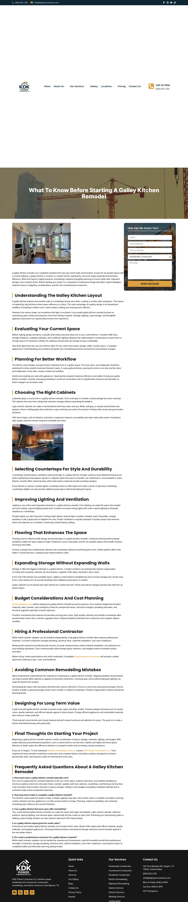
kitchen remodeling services (61, 750)
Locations (106, 86)
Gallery (94, 86)
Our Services (77, 86)
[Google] (20, 892)
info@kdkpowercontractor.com (46, 3)
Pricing (122, 86)
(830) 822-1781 (21, 3)
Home (47, 86)
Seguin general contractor (87, 656)
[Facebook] (14, 892)
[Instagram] (32, 892)
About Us (59, 86)
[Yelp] (26, 892)
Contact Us (135, 86)
